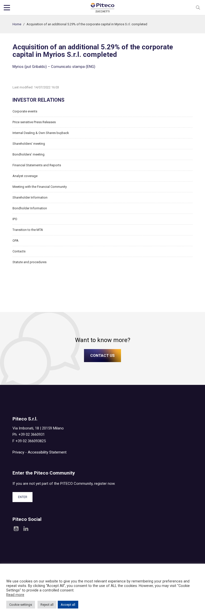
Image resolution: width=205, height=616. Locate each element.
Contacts (19, 251)
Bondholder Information (29, 208)
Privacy (18, 452)
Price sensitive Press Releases (34, 122)
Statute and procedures (29, 262)
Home (16, 24)
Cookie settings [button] (20, 604)
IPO (14, 219)
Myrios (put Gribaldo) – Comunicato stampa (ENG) (53, 66)
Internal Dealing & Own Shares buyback (40, 133)
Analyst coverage (25, 176)
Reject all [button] (47, 604)
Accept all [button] (68, 604)
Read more (15, 594)
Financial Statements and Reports (36, 165)
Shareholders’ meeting (28, 143)
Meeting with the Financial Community (39, 187)
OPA (15, 240)
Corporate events (24, 111)
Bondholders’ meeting (28, 154)
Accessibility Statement (47, 452)
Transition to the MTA (27, 230)
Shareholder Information (30, 197)
